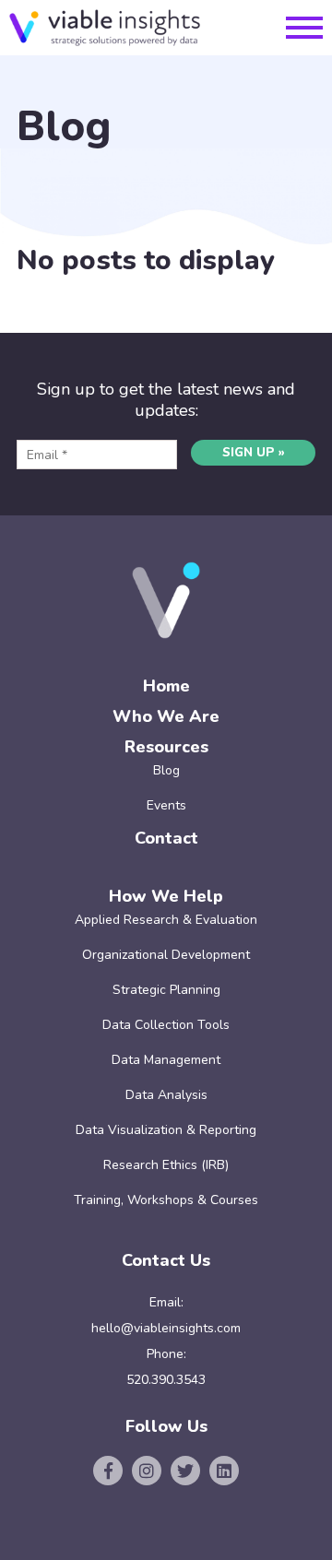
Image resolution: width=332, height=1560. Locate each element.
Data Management (166, 1060)
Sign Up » (253, 452)
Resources (166, 747)
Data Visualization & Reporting (166, 1130)
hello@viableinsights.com (166, 1328)
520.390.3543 (166, 1380)
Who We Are (166, 716)
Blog (166, 770)
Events (166, 805)
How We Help (166, 896)
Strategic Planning (166, 990)
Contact (166, 838)
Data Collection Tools (166, 1025)
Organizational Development (166, 954)
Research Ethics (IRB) (166, 1165)
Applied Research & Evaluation (166, 919)
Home (166, 686)
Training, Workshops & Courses (166, 1200)
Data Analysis (166, 1095)
